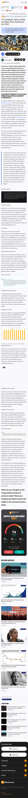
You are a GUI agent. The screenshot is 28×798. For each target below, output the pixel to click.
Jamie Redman (8, 60)
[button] (19, 54)
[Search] (22, 2)
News (2, 14)
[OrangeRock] (10, 10)
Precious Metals (7, 699)
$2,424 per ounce (6, 103)
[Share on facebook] (15, 59)
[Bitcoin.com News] (5, 2)
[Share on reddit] (21, 59)
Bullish (19, 552)
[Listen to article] (2, 54)
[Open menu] (25, 2)
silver (5, 457)
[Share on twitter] (18, 59)
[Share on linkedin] (24, 59)
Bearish (8, 552)
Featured (6, 14)
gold (23, 455)
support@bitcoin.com (6, 794)
